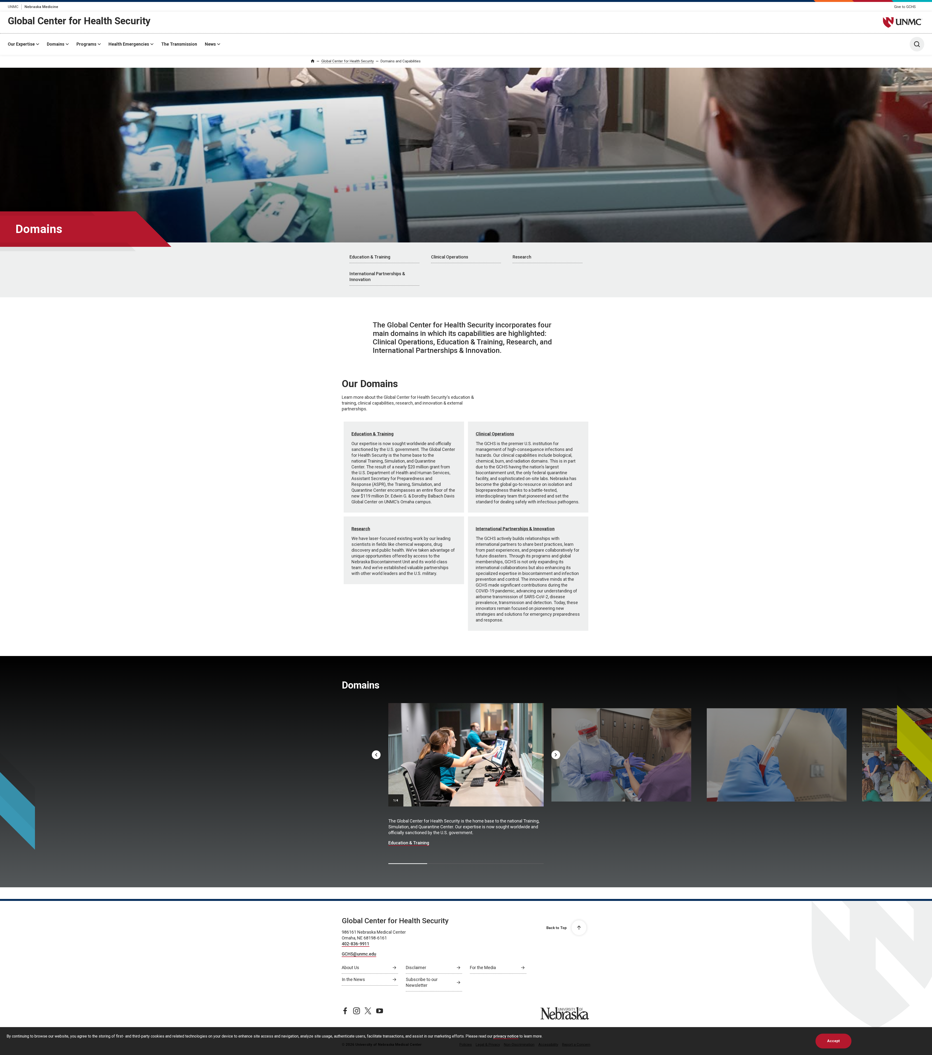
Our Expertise (21, 44)
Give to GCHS (905, 7)
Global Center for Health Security (79, 21)
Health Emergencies (128, 44)
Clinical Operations (449, 256)
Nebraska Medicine (41, 7)
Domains (55, 44)
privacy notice (505, 1036)
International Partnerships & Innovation (377, 276)
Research (522, 256)
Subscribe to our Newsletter (422, 982)
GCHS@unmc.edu (359, 953)
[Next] (555, 754)
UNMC (13, 7)
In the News (353, 979)
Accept (833, 1041)
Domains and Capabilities (401, 61)
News (210, 44)
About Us (350, 967)
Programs (86, 44)
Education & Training (370, 256)
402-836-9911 (355, 943)
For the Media (483, 967)
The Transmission (179, 44)
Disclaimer (416, 967)
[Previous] (376, 754)
